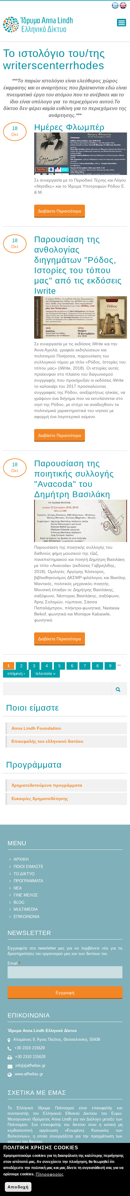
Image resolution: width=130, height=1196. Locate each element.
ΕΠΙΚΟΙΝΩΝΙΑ (27, 916)
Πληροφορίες (50, 1174)
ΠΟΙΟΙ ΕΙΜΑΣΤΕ (29, 866)
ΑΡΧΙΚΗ (21, 859)
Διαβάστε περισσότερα (61, 211)
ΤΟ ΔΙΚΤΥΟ (24, 874)
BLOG (19, 902)
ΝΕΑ (18, 888)
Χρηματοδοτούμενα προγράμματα (46, 785)
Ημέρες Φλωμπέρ (69, 127)
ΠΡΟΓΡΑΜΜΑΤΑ (28, 881)
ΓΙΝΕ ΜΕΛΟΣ (26, 895)
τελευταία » (45, 673)
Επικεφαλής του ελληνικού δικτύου (47, 741)
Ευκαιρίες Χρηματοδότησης (39, 798)
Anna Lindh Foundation (36, 728)
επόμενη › (16, 673)
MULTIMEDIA (26, 909)
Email (14, 963)
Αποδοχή (18, 1186)
